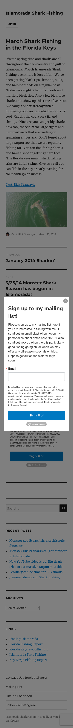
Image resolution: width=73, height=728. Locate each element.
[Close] (65, 300)
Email (12, 368)
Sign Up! (36, 415)
